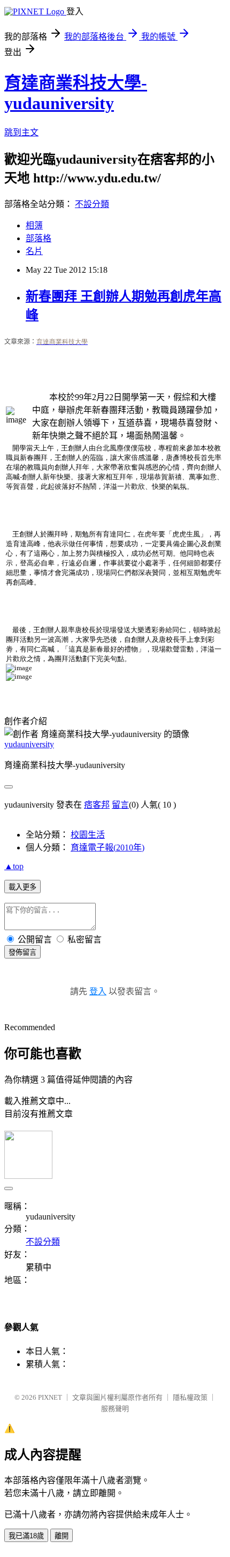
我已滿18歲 (26, 1536)
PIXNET (50, 1397)
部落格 (38, 238)
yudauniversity (29, 744)
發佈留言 (22, 952)
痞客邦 (97, 804)
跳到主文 (21, 132)
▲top (14, 866)
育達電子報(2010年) (107, 847)
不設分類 (92, 204)
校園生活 (88, 834)
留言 (120, 804)
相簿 (34, 225)
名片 (34, 251)
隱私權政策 (190, 1397)
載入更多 (22, 887)
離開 (61, 1536)
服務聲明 (115, 1409)
